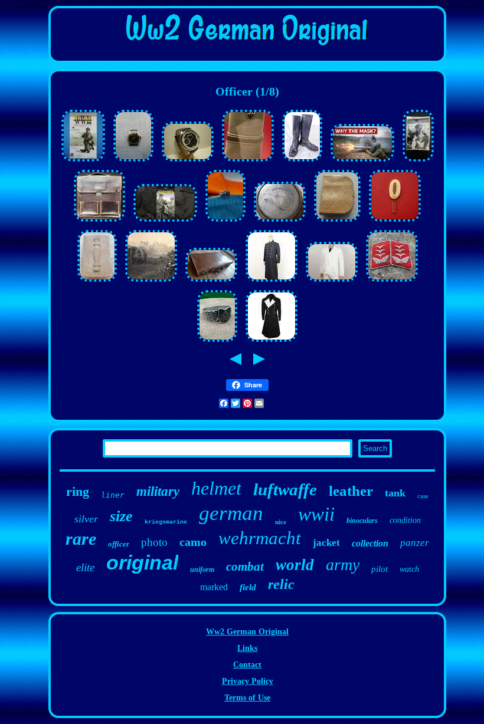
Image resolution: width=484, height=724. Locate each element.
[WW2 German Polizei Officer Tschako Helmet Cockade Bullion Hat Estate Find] (395, 222)
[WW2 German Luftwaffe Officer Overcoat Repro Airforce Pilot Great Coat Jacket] (271, 282)
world (295, 565)
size (121, 516)
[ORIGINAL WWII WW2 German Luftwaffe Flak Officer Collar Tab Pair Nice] (392, 282)
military (157, 491)
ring (77, 491)
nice (280, 521)
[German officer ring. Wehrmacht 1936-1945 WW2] (225, 222)
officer (118, 543)
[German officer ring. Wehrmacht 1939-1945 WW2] (217, 342)
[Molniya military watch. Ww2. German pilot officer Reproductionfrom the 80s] (188, 161)
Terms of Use (247, 697)
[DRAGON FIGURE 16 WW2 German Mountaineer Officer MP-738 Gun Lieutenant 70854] (83, 161)
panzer (414, 542)
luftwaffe (285, 489)
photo (154, 542)
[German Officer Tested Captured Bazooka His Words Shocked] (362, 161)
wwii (316, 514)
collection (370, 543)
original (142, 562)
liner (113, 495)
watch (409, 569)
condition (405, 520)
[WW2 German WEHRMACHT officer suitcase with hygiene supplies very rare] (97, 282)
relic (281, 584)
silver (86, 519)
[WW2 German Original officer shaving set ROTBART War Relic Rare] (337, 222)
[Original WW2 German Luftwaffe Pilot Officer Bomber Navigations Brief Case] (99, 222)
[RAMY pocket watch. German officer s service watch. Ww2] (133, 161)
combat (245, 567)
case (423, 495)
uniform (202, 569)
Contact (247, 664)
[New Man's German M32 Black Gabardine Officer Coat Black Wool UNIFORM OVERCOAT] (271, 342)
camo (193, 541)
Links (247, 648)
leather (351, 491)
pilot (379, 569)
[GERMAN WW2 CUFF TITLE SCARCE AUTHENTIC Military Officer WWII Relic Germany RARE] (248, 161)
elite (85, 567)
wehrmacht (259, 538)
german (231, 513)
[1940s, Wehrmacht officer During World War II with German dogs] (418, 161)
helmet (216, 488)
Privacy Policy (247, 681)
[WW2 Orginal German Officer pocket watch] (280, 222)
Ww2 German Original (247, 631)
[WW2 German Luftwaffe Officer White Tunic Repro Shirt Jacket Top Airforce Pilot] (332, 282)
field (248, 587)
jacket (326, 542)
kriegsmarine (166, 522)
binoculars (362, 520)
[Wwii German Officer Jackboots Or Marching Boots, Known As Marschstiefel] (302, 161)
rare (81, 538)
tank (395, 493)
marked (214, 587)
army (342, 564)
